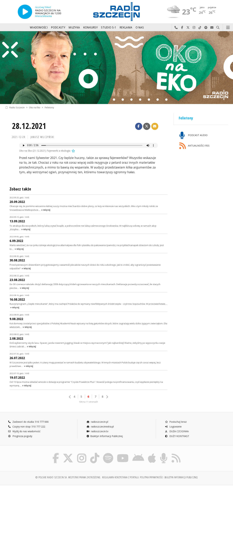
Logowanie (175, 426)
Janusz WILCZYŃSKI (42, 137)
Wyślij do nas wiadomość (212, 28)
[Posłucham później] (73, 150)
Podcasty (58, 27)
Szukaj (218, 28)
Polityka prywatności (151, 477)
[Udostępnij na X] (146, 126)
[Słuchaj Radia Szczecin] (24, 12)
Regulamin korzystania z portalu (120, 477)
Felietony (49, 107)
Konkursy (90, 27)
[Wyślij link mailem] (154, 126)
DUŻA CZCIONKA (179, 431)
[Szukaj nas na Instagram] (81, 453)
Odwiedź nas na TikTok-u (200, 28)
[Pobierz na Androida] (138, 453)
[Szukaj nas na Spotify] (108, 453)
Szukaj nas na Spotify (206, 28)
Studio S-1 (108, 27)
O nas (140, 27)
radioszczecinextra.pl (102, 426)
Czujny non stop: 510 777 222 (28, 426)
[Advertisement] (32, 511)
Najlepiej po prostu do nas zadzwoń (176, 28)
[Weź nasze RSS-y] (176, 453)
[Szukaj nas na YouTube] (123, 453)
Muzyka (74, 27)
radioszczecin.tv (99, 431)
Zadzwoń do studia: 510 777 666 (30, 421)
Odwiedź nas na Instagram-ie (194, 28)
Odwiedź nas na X (188, 28)
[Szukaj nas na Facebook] (56, 453)
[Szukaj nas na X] (68, 453)
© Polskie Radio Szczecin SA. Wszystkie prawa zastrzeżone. (68, 477)
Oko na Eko (34, 107)
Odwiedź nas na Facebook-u (182, 28)
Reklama (126, 27)
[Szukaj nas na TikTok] (94, 453)
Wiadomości (39, 27)
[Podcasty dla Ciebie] (164, 453)
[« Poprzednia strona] (70, 397)
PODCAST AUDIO (197, 135)
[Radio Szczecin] (116, 11)
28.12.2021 (29, 126)
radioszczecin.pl (99, 421)
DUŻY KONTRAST (179, 436)
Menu (228, 28)
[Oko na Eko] (116, 67)
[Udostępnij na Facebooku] (138, 126)
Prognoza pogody (22, 436)
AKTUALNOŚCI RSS (198, 145)
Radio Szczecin (17, 107)
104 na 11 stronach (88, 401)
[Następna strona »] (107, 397)
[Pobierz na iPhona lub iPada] (152, 453)
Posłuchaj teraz (178, 421)
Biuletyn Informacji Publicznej (106, 436)
